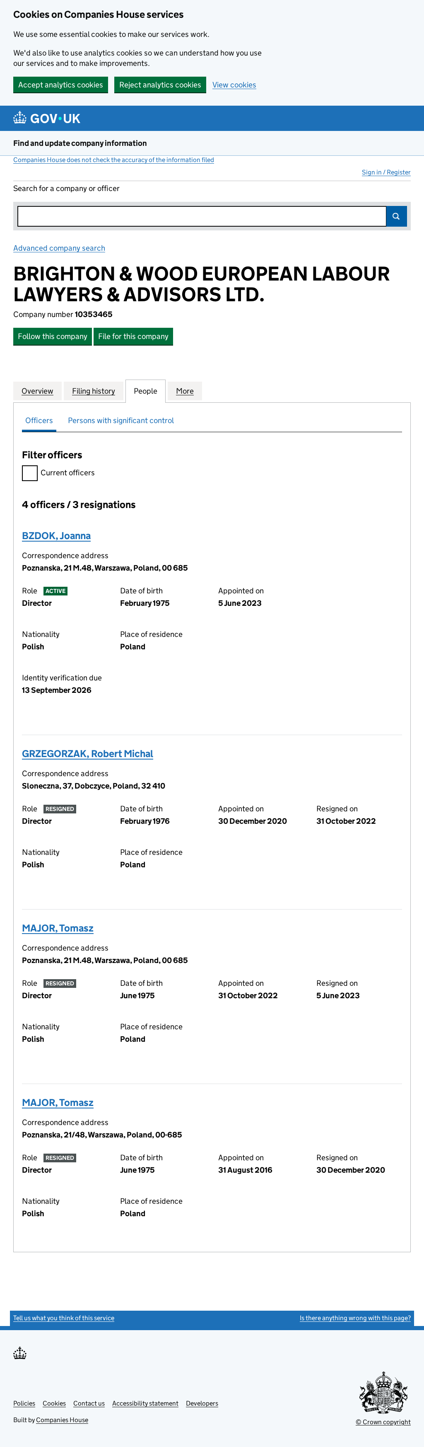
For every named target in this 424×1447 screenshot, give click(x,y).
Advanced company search (59, 248)
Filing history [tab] (93, 391)
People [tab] (145, 391)
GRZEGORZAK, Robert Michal (87, 754)
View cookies (234, 85)
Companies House (62, 1420)
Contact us (89, 1403)
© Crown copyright (383, 1422)
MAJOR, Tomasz (58, 928)
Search (396, 216)
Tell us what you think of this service (63, 1318)
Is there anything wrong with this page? (355, 1318)
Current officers (68, 472)
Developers (202, 1403)
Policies (24, 1403)
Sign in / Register (386, 172)
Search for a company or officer (66, 188)
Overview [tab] (37, 391)
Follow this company (52, 336)
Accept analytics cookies (60, 85)
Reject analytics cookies (160, 85)
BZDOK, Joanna (56, 536)
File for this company (133, 336)
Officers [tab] (39, 420)
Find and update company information (80, 143)
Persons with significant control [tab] (121, 420)
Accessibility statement (145, 1403)
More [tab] (185, 391)
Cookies (54, 1403)
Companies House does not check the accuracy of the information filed (113, 160)
